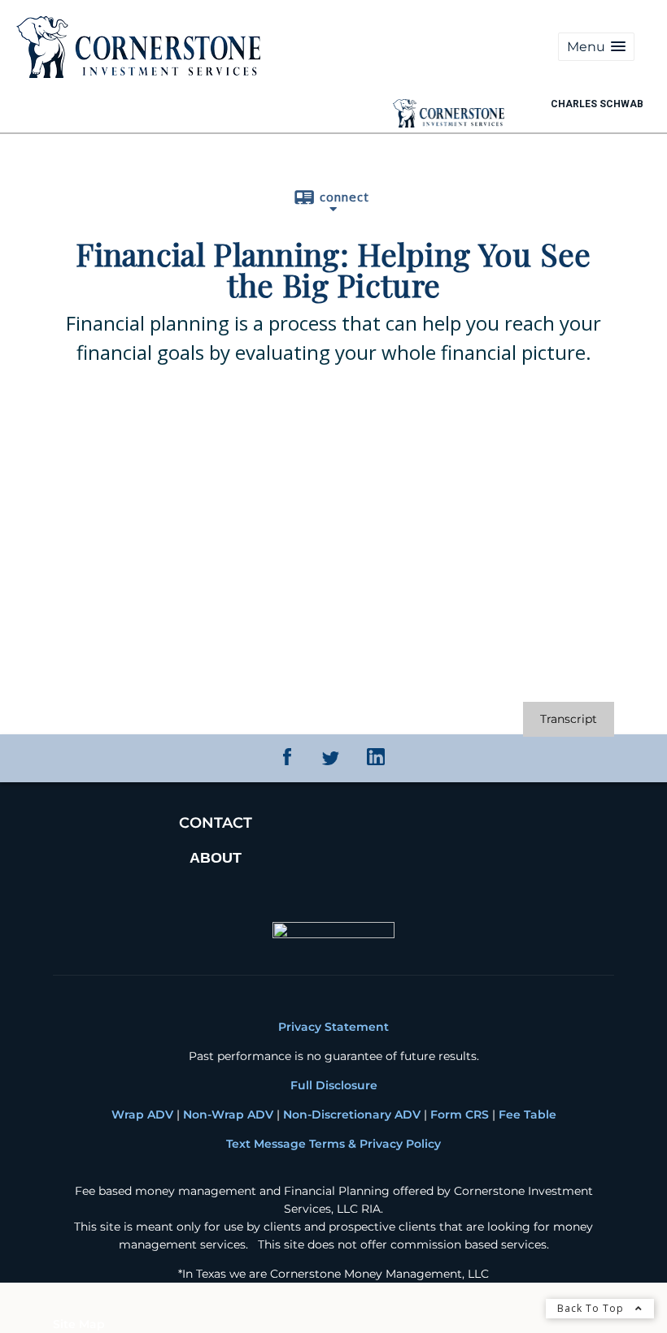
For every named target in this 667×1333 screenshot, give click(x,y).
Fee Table (527, 1114)
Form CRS (458, 1114)
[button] (596, 46)
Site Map (79, 1324)
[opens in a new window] (287, 761)
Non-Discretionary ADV (352, 1114)
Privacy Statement (333, 1026)
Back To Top (592, 1308)
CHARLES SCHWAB (597, 104)
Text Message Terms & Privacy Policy (333, 1143)
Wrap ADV (142, 1114)
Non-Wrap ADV (228, 1114)
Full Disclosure (333, 1085)
